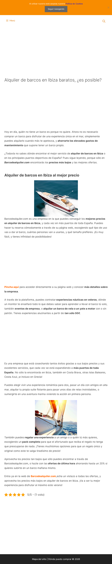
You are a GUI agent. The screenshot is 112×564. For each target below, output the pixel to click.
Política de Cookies (74, 3)
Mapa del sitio (39, 559)
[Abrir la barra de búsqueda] (104, 21)
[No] (108, 7)
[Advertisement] (56, 51)
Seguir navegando (56, 9)
